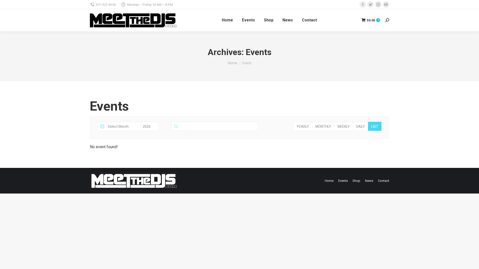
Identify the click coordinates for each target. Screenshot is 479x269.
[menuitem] (227, 20)
